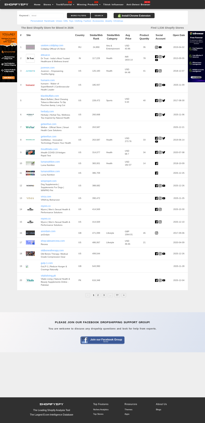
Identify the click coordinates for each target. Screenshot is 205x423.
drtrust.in (45, 55)
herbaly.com (47, 111)
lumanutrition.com (50, 161)
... (110, 295)
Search (99, 16)
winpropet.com (48, 181)
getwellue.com (48, 124)
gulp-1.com (47, 263)
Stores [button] (48, 4)
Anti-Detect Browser (138, 4)
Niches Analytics (101, 409)
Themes (128, 409)
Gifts (65, 21)
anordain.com (48, 231)
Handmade (49, 21)
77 (117, 295)
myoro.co (46, 206)
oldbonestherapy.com (52, 250)
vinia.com (46, 196)
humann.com (48, 80)
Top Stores (98, 414)
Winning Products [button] (87, 4)
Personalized (37, 21)
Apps (127, 414)
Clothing (78, 21)
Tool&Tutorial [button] (64, 4)
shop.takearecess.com (53, 241)
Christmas (118, 21)
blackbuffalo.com (50, 96)
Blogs (158, 409)
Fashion (87, 21)
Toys (71, 21)
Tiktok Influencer (113, 4)
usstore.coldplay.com (52, 45)
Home (37, 4)
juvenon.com (47, 67)
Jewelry (108, 21)
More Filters (78, 16)
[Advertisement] (102, 375)
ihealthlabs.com (49, 149)
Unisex (59, 21)
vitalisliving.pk (48, 275)
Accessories (98, 21)
